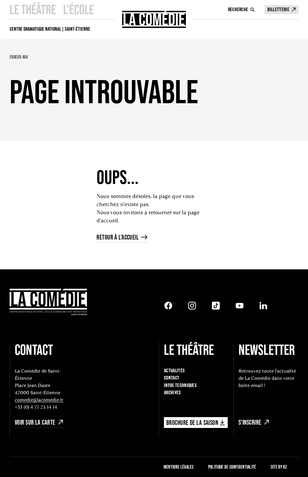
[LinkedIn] (263, 305)
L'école (78, 9)
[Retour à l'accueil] (154, 19)
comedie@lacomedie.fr (39, 399)
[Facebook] (168, 305)
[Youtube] (239, 305)
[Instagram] (192, 305)
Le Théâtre (33, 9)
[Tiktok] (215, 305)
